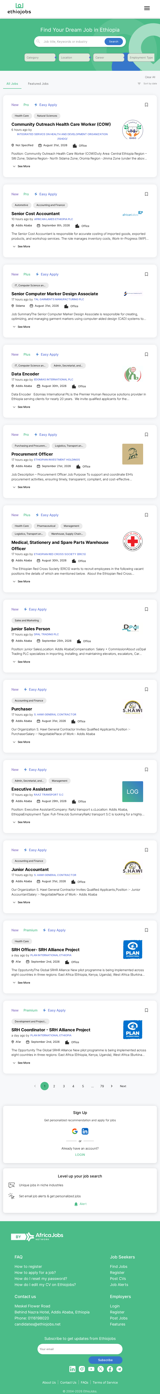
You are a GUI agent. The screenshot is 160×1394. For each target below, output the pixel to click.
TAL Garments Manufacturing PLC (59, 299)
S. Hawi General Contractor (55, 714)
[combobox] (79, 41)
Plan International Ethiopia (50, 955)
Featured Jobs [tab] (38, 83)
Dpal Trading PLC (46, 634)
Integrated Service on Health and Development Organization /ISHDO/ (62, 136)
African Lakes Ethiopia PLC (53, 219)
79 (102, 1086)
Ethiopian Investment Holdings (57, 459)
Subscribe (105, 1360)
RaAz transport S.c (49, 794)
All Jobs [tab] (12, 83)
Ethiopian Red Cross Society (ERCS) (60, 554)
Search (113, 41)
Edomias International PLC (53, 379)
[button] (145, 83)
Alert (83, 1204)
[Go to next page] (112, 1086)
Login (80, 1155)
